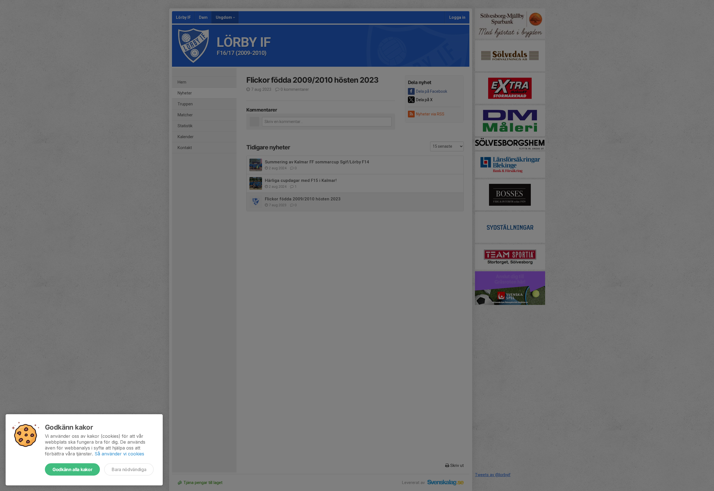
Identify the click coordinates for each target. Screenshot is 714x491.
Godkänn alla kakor (72, 469)
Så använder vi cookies (119, 454)
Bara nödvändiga (129, 469)
